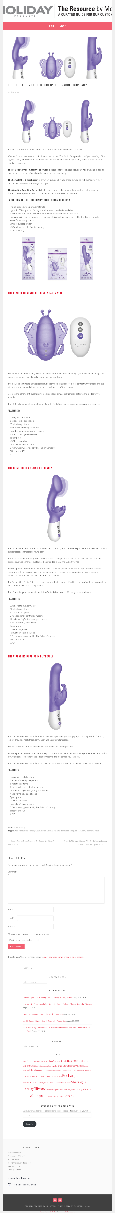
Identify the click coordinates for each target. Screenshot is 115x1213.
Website (11, 926)
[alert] (31, 1184)
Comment (12, 873)
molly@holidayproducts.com (19, 1163)
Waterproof (39, 1095)
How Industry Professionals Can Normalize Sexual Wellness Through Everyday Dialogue (57, 1004)
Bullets (64, 1061)
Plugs (41, 1076)
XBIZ (64, 1096)
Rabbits (59, 1076)
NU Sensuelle (86, 1070)
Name (11, 909)
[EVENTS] (60, 1200)
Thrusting (78, 1090)
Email (11, 917)
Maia (51, 1070)
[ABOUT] (55, 1200)
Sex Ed (48, 1083)
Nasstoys (79, 1070)
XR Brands (72, 1096)
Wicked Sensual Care (54, 1096)
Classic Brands (40, 1066)
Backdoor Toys (38, 1061)
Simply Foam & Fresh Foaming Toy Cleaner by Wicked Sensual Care (31, 843)
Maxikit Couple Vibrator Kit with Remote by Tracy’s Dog (44, 1021)
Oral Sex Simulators (30, 1076)
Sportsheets (58, 1090)
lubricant (37, 1070)
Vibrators (82, 831)
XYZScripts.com (70, 1212)
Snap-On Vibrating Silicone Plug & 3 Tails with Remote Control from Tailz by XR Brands (85, 843)
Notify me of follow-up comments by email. (29, 934)
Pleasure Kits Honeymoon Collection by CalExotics (43, 1014)
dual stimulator (51, 1066)
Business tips (75, 1061)
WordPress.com (81, 1206)
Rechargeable (34, 831)
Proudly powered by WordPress (41, 1206)
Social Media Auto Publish (48, 1212)
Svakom (64, 1090)
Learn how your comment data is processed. (63, 956)
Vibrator (87, 1089)
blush (46, 1061)
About (63, 26)
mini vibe (65, 1070)
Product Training (49, 1076)
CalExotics (29, 1065)
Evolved (78, 1065)
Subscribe (30, 1124)
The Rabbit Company (69, 831)
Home (51, 26)
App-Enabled (28, 1061)
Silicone (57, 831)
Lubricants (45, 1070)
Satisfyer (42, 1083)
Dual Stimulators (21, 831)
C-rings (86, 1061)
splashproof (50, 1090)
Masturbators (57, 1070)
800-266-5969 (13, 1159)
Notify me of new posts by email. (24, 940)
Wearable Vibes (92, 831)
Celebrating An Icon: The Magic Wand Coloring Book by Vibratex (48, 997)
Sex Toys (19, 827)
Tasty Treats (71, 1090)
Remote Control (47, 831)
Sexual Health (66, 1083)
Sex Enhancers (56, 1083)
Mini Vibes (72, 1070)
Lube (31, 1070)
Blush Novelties (54, 1061)
